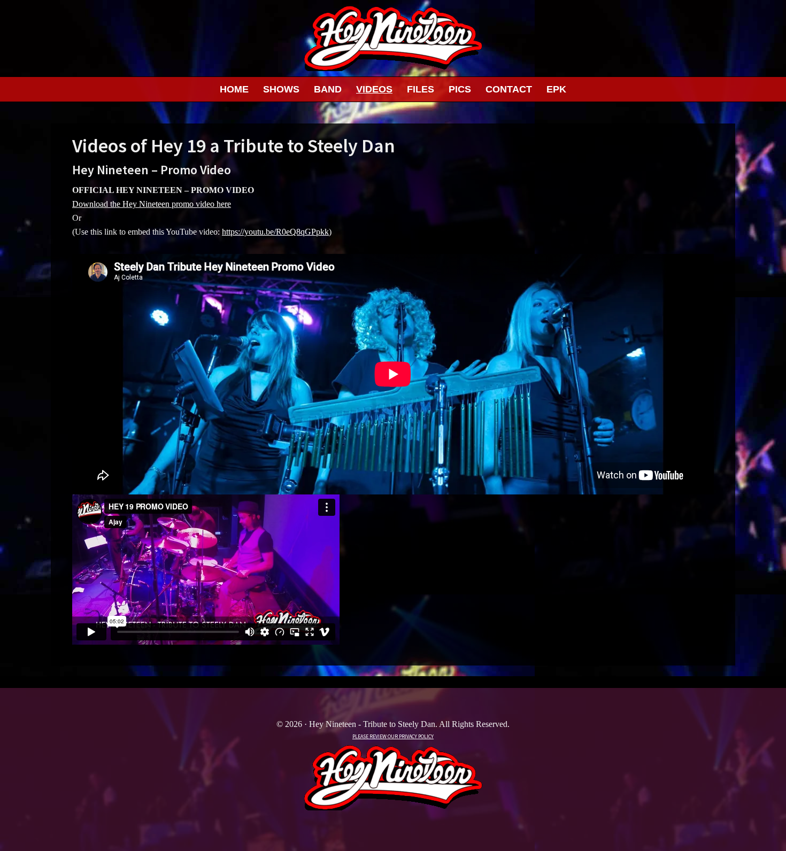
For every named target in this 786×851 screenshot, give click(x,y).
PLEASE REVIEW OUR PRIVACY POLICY (393, 736)
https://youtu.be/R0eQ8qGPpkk (275, 231)
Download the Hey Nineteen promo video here (151, 203)
